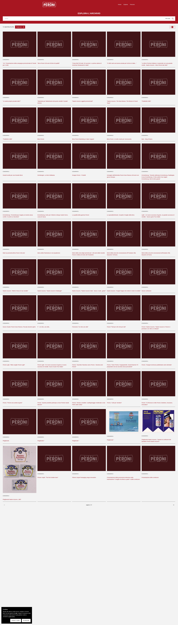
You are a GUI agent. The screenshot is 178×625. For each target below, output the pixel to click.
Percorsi (132, 4)
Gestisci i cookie (16, 620)
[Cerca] (172, 18)
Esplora (126, 4)
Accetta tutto (26, 620)
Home (119, 4)
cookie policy (11, 616)
